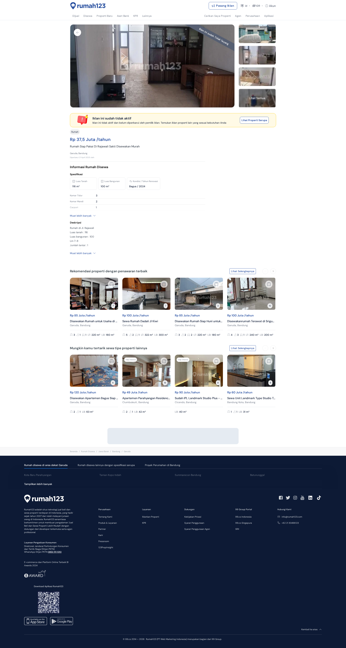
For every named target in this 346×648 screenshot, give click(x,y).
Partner (102, 529)
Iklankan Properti (150, 516)
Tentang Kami (105, 516)
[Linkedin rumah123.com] (310, 498)
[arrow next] (273, 271)
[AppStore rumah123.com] (35, 621)
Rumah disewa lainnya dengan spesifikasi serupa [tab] (106, 465)
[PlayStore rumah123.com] (61, 621)
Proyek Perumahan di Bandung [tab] (162, 465)
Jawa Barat (103, 451)
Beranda (73, 451)
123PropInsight (105, 547)
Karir (100, 535)
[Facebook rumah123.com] (281, 498)
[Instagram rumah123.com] (295, 498)
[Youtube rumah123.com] (302, 498)
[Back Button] (77, 32)
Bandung (116, 451)
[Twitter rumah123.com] (288, 498)
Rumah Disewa (88, 451)
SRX (237, 529)
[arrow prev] (265, 271)
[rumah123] (44, 499)
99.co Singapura (243, 522)
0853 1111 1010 (54, 552)
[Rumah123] (88, 5)
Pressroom (103, 541)
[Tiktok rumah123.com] (319, 498)
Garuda (127, 451)
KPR (144, 522)
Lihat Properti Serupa (254, 120)
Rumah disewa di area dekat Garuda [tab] (46, 465)
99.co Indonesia (243, 516)
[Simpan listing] (111, 284)
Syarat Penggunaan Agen (197, 529)
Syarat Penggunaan (194, 522)
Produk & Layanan (107, 522)
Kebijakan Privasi (192, 516)
